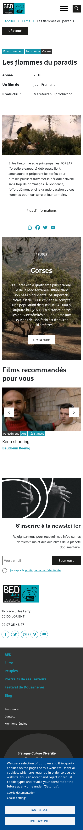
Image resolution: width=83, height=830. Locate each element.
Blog (8, 695)
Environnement (13, 51)
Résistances (36, 433)
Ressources (12, 709)
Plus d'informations (42, 210)
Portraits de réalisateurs (25, 679)
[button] (9, 412)
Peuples (11, 670)
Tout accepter (40, 821)
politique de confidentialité (43, 570)
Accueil (10, 21)
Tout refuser (39, 810)
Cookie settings (16, 798)
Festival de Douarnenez (25, 687)
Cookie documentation (21, 792)
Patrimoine (32, 51)
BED (8, 654)
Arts (23, 433)
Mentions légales (16, 723)
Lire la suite (41, 340)
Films (26, 21)
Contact (10, 716)
